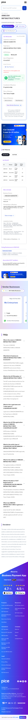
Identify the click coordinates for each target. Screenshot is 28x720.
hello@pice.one (5, 688)
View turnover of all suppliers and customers (11, 71)
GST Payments (4, 611)
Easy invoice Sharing (6, 619)
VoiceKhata (4, 622)
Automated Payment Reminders (6, 615)
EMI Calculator (4, 635)
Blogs (16, 635)
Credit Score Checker (19, 616)
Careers (16, 632)
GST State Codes (19, 612)
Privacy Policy (4, 662)
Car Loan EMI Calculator (6, 651)
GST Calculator (4, 629)
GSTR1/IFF (5, 154)
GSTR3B (14, 154)
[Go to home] (12, 2)
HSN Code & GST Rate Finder (20, 609)
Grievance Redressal (6, 665)
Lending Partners (19, 638)
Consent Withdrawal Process (6, 669)
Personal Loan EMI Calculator (5, 648)
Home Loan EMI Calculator (4, 639)
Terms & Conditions (5, 658)
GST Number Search (19, 605)
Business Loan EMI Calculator (5, 643)
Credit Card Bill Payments (7, 605)
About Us (17, 629)
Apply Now (23, 717)
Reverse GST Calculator (6, 632)
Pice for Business (5, 608)
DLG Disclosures (5, 672)
